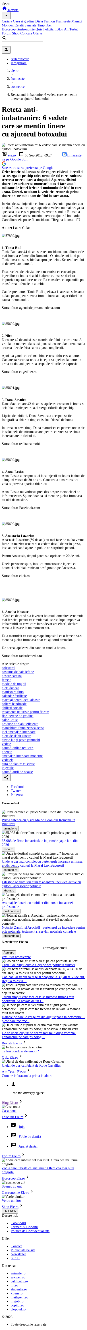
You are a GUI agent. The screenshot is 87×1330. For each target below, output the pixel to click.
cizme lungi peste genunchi (21, 740)
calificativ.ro (19, 1281)
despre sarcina (12, 676)
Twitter (16, 791)
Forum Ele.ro (11, 1156)
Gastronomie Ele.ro (15, 1192)
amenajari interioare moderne (22, 756)
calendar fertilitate (14, 696)
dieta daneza (10, 688)
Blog (60, 29)
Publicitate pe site (23, 1250)
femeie (6, 680)
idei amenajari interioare (18, 732)
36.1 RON (10, 1211)
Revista (13, 10)
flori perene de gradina (17, 716)
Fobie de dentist (30, 1136)
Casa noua (9, 1111)
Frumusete (63, 21)
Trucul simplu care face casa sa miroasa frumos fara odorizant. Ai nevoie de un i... (38, 999)
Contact (16, 1246)
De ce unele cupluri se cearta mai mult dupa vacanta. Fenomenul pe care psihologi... (39, 1035)
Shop (16, 33)
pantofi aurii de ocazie (17, 772)
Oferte (37, 33)
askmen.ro (18, 1277)
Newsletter (18, 1254)
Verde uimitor (11, 1200)
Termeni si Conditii (24, 1227)
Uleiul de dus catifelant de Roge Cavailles (31, 1065)
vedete (6, 744)
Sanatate (31, 25)
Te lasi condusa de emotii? (20, 1051)
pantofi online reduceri (17, 748)
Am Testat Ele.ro (14, 1072)
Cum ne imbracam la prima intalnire (27, 1076)
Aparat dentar (28, 1146)
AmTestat (71, 29)
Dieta (39, 21)
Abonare (9, 952)
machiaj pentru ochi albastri (21, 700)
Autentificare (20, 59)
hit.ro (14, 1285)
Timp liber (44, 25)
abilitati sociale (12, 708)
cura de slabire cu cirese (18, 764)
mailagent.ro (19, 1297)
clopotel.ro (18, 1309)
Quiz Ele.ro (10, 1057)
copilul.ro (17, 1305)
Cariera (7, 21)
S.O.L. (15, 1258)
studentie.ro (19, 1289)
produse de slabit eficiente (20, 724)
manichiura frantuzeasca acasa (23, 728)
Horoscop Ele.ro (13, 1178)
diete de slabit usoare (16, 736)
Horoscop (9, 29)
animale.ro (18, 1273)
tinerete (7, 752)
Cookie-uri (18, 1223)
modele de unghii (14, 684)
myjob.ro (17, 1301)
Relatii (19, 25)
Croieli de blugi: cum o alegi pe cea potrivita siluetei (38, 965)
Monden (8, 25)
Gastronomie (26, 29)
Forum (7, 33)
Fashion (50, 21)
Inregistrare (19, 63)
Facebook (18, 787)
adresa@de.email (55, 948)
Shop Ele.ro (10, 1207)
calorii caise (10, 720)
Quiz (39, 29)
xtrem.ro (17, 1293)
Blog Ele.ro (10, 1103)
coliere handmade (14, 704)
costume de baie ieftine (18, 672)
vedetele (7, 760)
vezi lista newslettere (16, 957)
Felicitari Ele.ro (12, 1117)
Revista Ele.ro (12, 1043)
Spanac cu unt (12, 1186)
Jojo (22, 1127)
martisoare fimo (13, 692)
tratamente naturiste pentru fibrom (25, 712)
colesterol (8, 668)
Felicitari (49, 29)
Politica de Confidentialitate (30, 1231)
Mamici (76, 21)
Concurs (26, 33)
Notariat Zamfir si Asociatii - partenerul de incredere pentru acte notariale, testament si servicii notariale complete (43, 929)
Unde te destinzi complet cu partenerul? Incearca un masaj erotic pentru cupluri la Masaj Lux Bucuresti (42, 863)
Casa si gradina (24, 21)
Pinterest (17, 795)
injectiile (8, 768)
